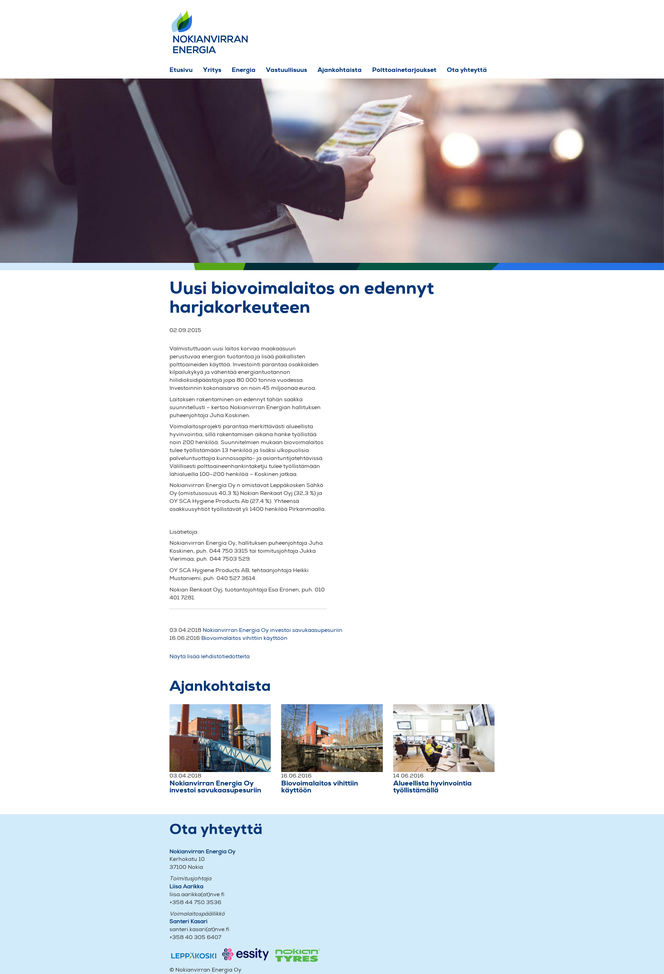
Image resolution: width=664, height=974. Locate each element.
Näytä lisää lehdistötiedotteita (209, 656)
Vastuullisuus (286, 70)
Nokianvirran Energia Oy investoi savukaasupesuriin (272, 630)
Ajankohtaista (339, 70)
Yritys (212, 70)
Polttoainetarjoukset (404, 70)
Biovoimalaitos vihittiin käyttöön (244, 638)
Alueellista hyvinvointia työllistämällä (432, 786)
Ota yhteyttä (467, 70)
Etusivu (181, 70)
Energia (244, 70)
